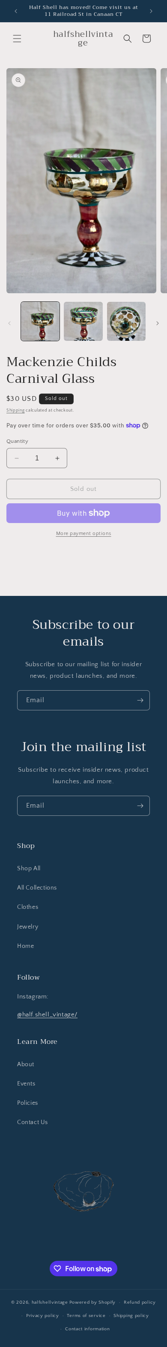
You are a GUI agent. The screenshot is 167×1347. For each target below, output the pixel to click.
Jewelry (27, 926)
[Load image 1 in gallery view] (40, 321)
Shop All (29, 868)
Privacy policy (42, 1315)
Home (25, 946)
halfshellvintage (50, 1302)
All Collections (37, 887)
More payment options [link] (83, 533)
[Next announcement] (151, 11)
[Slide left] (9, 323)
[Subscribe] (140, 700)
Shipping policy (131, 1315)
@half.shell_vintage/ (47, 1014)
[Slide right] (157, 323)
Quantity (17, 441)
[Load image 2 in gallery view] (83, 321)
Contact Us (32, 1122)
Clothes (27, 907)
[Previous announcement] (15, 11)
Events (26, 1083)
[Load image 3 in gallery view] (126, 321)
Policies (27, 1103)
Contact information (87, 1329)
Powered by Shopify (92, 1302)
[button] (17, 38)
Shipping (15, 410)
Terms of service (86, 1315)
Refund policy (140, 1302)
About (25, 1064)
